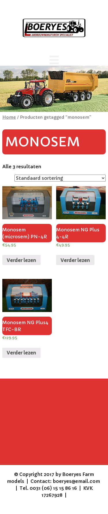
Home (9, 117)
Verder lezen (21, 260)
